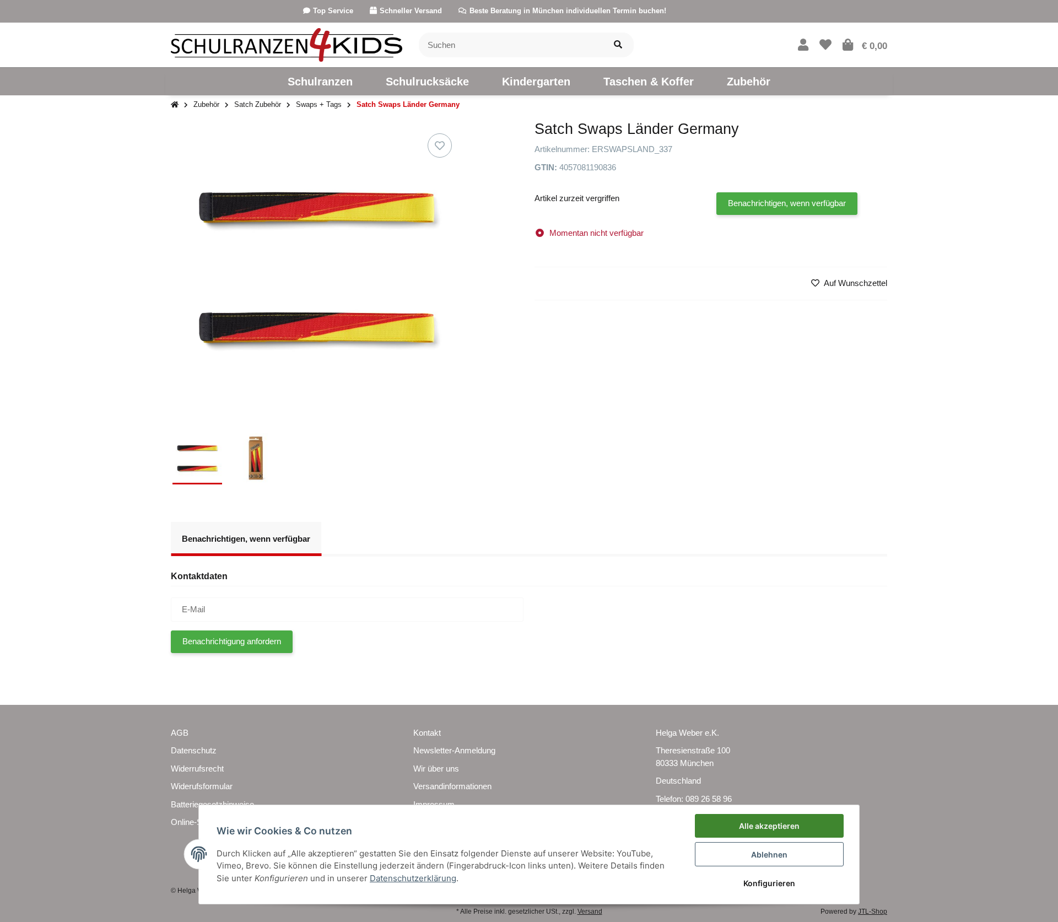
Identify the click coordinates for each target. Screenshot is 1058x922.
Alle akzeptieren (769, 826)
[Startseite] (175, 105)
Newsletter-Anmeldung (454, 750)
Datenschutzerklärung (413, 878)
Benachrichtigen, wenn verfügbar (787, 203)
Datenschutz (194, 750)
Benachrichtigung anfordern (231, 641)
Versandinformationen (452, 786)
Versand (589, 911)
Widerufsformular (202, 786)
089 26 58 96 (708, 799)
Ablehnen (769, 854)
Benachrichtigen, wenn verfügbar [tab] (246, 538)
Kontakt (427, 732)
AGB (179, 732)
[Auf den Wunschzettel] (440, 145)
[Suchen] (618, 45)
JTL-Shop (872, 911)
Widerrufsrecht (197, 768)
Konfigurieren (769, 883)
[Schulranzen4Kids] (286, 43)
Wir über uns (436, 768)
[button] (803, 44)
